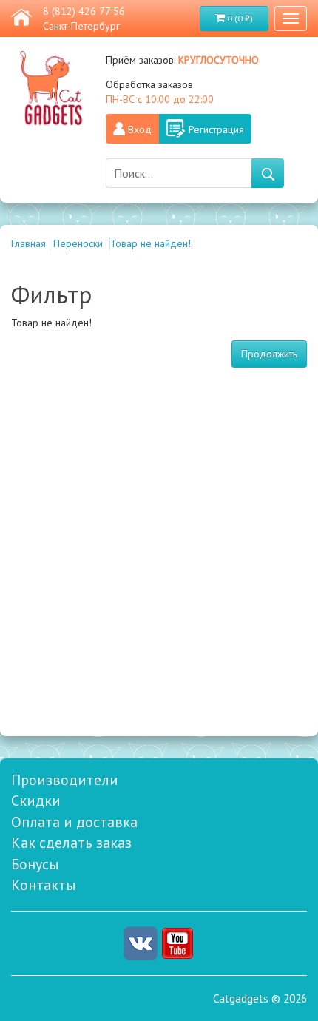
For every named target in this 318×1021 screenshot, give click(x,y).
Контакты (43, 884)
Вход (140, 129)
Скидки (36, 800)
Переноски (79, 243)
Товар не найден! (150, 243)
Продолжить (269, 353)
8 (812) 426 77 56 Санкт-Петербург (84, 18)
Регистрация (216, 129)
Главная (28, 243)
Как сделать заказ (71, 842)
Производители (64, 779)
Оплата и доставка (74, 822)
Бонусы (35, 864)
